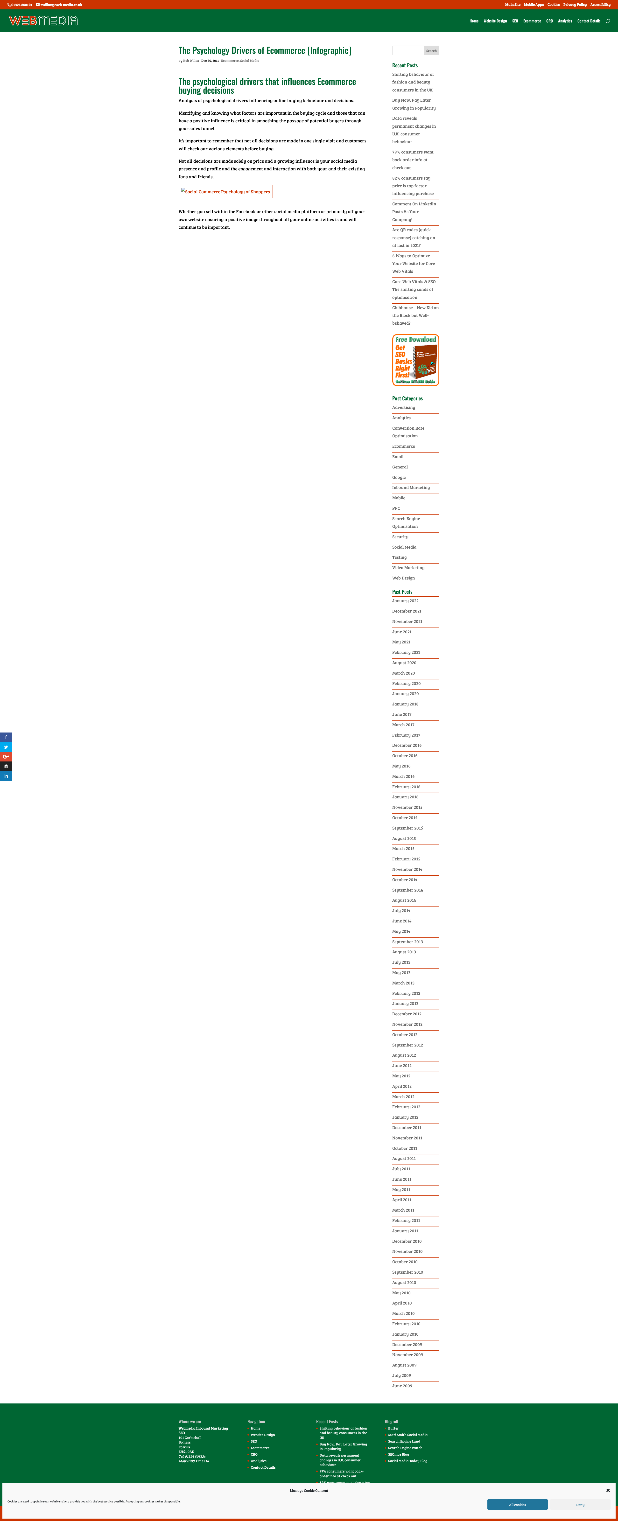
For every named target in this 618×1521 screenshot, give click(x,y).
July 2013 (401, 962)
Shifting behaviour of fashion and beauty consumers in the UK (413, 82)
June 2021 (401, 632)
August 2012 (404, 1055)
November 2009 (407, 1354)
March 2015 (403, 848)
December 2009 (407, 1344)
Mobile (398, 498)
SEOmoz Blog (398, 1454)
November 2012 (407, 1024)
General (400, 467)
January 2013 (405, 1003)
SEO (515, 21)
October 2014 (404, 879)
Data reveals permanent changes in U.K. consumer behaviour (340, 1460)
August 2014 (404, 900)
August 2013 (404, 952)
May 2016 (401, 766)
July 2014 (401, 910)
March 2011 (403, 1210)
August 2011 (404, 1158)
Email (397, 456)
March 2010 (403, 1313)
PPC (396, 508)
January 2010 (405, 1334)
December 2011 (406, 1127)
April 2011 (401, 1199)
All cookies (517, 1504)
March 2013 (403, 983)
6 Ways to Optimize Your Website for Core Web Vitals (413, 263)
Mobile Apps (534, 5)
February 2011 (406, 1220)
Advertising (403, 407)
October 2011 (404, 1148)
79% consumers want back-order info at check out (413, 159)
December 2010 (407, 1241)
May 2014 (401, 931)
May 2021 (401, 642)
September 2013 (407, 941)
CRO (549, 21)
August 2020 (404, 662)
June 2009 (402, 1385)
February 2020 (406, 683)
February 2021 (406, 652)
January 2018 (405, 704)
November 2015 (407, 807)
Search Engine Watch (405, 1447)
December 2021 (406, 611)
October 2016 (405, 755)
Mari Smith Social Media (408, 1434)
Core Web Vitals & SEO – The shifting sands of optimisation (415, 289)
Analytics (565, 21)
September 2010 (407, 1272)
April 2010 (402, 1303)
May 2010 (401, 1293)
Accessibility (600, 5)
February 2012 (406, 1106)
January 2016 (405, 797)
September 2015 (407, 828)
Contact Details (589, 21)
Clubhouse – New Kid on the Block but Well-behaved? (415, 315)
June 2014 (402, 921)
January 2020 (405, 693)
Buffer (393, 1428)
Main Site (512, 5)
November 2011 (407, 1138)
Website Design (495, 21)
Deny (580, 1504)
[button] (608, 1490)
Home (474, 21)
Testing (399, 557)
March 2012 (403, 1096)
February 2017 (406, 735)
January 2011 (405, 1231)
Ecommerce (532, 21)
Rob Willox (191, 60)
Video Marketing (408, 567)
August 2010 (404, 1282)
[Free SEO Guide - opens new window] (415, 384)
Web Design (403, 578)
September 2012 (407, 1045)
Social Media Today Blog (407, 1460)
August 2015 (404, 838)
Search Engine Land (404, 1441)
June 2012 (402, 1065)
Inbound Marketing (411, 487)
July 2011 (401, 1169)
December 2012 (406, 1014)
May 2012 (401, 1076)
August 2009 (404, 1365)
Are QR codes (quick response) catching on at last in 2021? (413, 237)
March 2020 (403, 673)
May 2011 (401, 1189)
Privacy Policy (575, 5)
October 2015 (404, 817)
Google (399, 477)
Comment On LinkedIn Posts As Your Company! (414, 211)
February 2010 (406, 1323)
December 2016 (407, 745)
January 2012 (405, 1117)
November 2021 (407, 621)
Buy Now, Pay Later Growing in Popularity (343, 1446)
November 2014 (407, 869)
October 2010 (405, 1261)
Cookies (554, 5)
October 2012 (404, 1034)
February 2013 (406, 993)
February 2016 (406, 786)
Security (400, 536)
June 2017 (402, 714)
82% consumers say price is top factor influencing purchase (413, 185)
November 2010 (407, 1251)
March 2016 (403, 776)
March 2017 (403, 724)
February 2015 (406, 859)
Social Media (249, 60)
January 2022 (405, 600)
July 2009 (401, 1375)
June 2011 (401, 1179)
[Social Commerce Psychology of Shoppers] (226, 199)
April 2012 (402, 1086)
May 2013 (401, 972)
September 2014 (407, 890)
